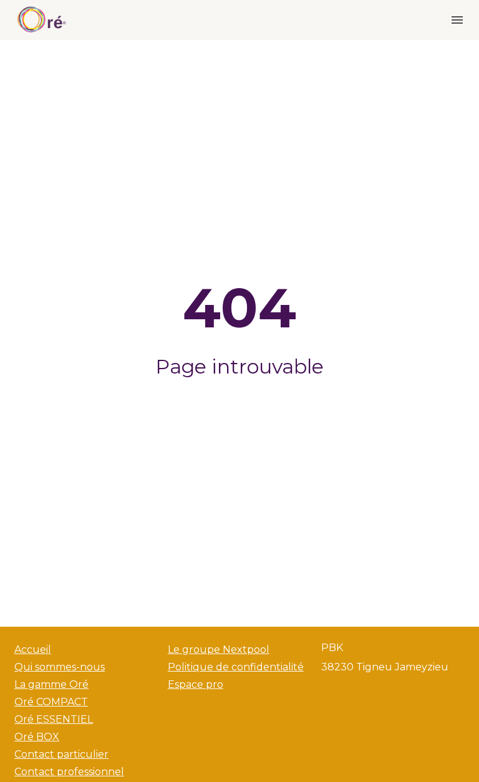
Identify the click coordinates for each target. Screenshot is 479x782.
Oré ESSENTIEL (53, 719)
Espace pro (195, 684)
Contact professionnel (69, 772)
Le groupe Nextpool (218, 649)
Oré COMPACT (51, 702)
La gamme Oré (51, 684)
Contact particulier (61, 754)
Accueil (32, 649)
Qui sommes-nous (59, 667)
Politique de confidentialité (236, 667)
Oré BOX (36, 737)
